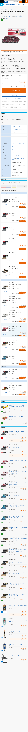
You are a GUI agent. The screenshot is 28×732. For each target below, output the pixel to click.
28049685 (5, 392)
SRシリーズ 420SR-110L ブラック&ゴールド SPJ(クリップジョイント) (18, 550)
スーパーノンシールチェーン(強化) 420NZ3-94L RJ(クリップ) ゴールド (17, 417)
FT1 (15, 159)
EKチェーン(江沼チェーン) (17, 129)
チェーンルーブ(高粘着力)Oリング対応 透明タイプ (18, 620)
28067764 (5, 361)
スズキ (19, 155)
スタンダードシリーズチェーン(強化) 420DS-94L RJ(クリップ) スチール (17, 406)
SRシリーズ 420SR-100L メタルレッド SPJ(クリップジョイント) (17, 483)
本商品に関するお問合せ (21, 122)
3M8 (17, 158)
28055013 (5, 204)
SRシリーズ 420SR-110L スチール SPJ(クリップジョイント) (16, 446)
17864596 (5, 347)
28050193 (5, 232)
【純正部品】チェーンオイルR (15, 644)
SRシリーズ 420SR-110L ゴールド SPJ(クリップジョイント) (16, 595)
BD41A (22, 158)
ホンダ (13, 155)
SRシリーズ (15, 15)
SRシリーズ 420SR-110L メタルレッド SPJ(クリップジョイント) (17, 472)
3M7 (14, 158)
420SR (22, 15)
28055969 (5, 261)
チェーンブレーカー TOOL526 (15, 655)
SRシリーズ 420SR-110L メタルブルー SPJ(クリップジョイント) (17, 505)
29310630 (5, 275)
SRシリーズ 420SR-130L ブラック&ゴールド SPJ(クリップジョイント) (18, 528)
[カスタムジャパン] (2, 1)
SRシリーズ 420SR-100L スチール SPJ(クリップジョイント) (16, 432)
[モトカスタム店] (1, 4)
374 (12, 158)
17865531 (5, 305)
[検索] (20, 2)
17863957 (5, 218)
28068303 (5, 319)
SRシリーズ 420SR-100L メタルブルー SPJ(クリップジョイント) (17, 517)
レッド (7, 18)
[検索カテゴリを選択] (6, 2)
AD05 (19, 158)
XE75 (18, 159)
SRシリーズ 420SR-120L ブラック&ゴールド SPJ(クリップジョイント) (18, 539)
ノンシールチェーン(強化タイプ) (18, 143)
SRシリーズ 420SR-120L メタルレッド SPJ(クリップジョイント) (17, 461)
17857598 (5, 377)
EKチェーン (6, 15)
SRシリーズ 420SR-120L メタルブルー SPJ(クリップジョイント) (17, 494)
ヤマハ (16, 155)
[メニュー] (23, 1)
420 (4, 16)
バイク (2, 9)
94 (9, 16)
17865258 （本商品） (5, 333)
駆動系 (6, 9)
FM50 (13, 159)
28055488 (5, 246)
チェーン (10, 9)
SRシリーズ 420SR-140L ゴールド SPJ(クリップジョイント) (16, 572)
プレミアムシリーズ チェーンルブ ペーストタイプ (18, 606)
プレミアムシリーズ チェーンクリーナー (18, 631)
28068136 (5, 291)
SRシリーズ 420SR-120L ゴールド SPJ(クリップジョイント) (16, 583)
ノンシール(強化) (19, 16)
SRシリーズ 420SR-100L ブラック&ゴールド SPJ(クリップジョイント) (18, 561)
